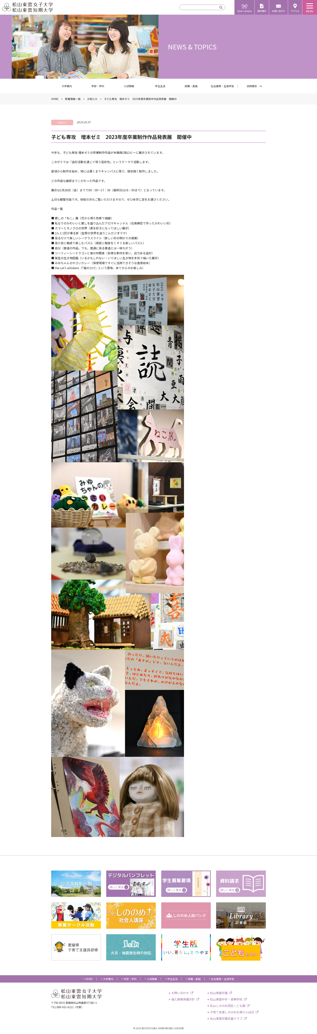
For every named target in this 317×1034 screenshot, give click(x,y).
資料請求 (261, 10)
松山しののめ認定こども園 (227, 1005)
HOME (89, 979)
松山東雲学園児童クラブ (226, 1018)
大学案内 (67, 86)
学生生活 (160, 86)
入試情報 (129, 86)
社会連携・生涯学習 (222, 86)
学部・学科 (97, 86)
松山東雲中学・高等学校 (226, 999)
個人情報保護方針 (183, 999)
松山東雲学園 (219, 993)
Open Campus (244, 10)
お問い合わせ (278, 10)
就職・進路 (191, 86)
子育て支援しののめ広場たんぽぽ (232, 1012)
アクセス (295, 10)
